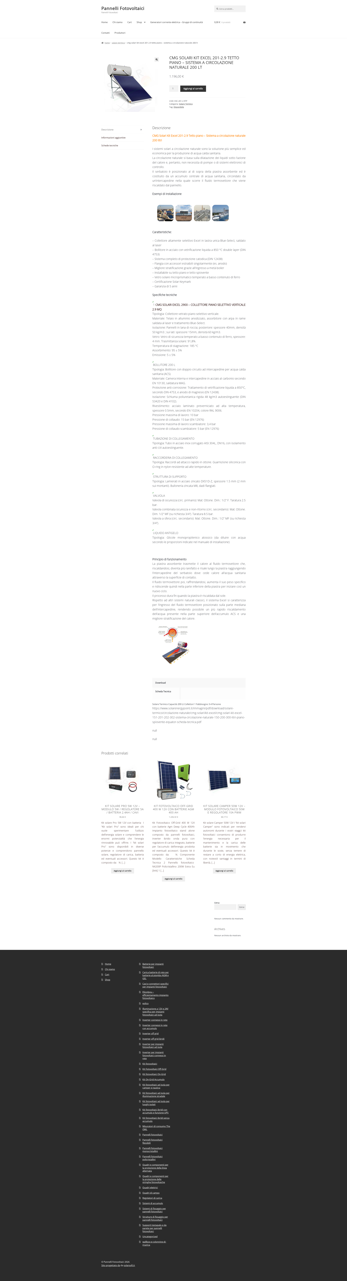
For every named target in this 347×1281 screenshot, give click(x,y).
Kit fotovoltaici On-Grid (154, 1074)
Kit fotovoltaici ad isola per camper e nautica (156, 1086)
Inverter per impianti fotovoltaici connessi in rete (154, 1055)
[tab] (122, 130)
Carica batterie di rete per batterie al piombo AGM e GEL (155, 975)
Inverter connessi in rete (154, 1019)
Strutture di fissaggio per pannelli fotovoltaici (155, 1218)
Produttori (120, 32)
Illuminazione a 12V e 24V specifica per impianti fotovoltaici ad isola (155, 1011)
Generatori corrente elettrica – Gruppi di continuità (176, 22)
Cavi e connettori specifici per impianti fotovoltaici (155, 985)
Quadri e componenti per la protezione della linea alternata (155, 1167)
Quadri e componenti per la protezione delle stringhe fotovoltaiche (155, 1179)
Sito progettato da (110, 1265)
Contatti (105, 32)
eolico (145, 1003)
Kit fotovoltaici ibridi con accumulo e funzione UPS (155, 1111)
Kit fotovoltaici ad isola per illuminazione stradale (156, 1095)
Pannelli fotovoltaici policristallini (152, 1158)
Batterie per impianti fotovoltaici (153, 965)
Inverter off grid (150, 1033)
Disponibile (179, 107)
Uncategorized (150, 1236)
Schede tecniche (109, 145)
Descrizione (107, 129)
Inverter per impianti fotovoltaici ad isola (153, 1046)
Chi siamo (118, 22)
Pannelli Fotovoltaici (122, 8)
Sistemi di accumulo (152, 1203)
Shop (139, 22)
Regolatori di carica (152, 1198)
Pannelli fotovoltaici (152, 1134)
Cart (129, 22)
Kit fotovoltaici (149, 1063)
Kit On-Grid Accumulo (153, 1079)
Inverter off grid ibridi (153, 1038)
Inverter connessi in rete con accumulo (154, 1027)
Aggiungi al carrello (193, 88)
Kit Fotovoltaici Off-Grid (154, 1069)
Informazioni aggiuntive (113, 137)
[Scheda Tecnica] (213, 691)
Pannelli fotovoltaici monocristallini (152, 1150)
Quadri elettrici (150, 1187)
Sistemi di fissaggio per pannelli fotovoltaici (154, 1210)
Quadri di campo (151, 1192)
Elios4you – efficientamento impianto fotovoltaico (155, 995)
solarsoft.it (129, 1265)
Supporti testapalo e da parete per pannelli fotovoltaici (154, 1228)
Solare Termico (118, 42)
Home (104, 22)
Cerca (216, 902)
